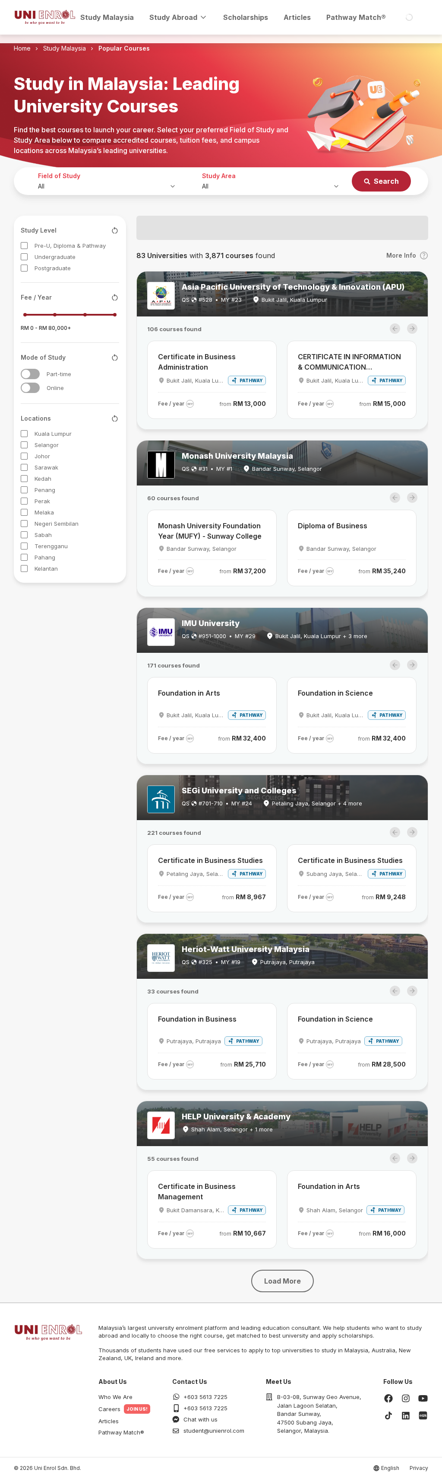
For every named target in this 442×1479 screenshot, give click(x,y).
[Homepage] (45, 17)
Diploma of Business (332, 525)
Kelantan (46, 568)
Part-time (59, 374)
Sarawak (46, 467)
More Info (401, 255)
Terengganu (51, 546)
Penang (45, 489)
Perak (42, 501)
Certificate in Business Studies (210, 860)
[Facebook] (388, 1398)
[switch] (30, 374)
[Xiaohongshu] (423, 1415)
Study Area (219, 175)
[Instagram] (406, 1398)
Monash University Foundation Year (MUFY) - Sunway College (210, 530)
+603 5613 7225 (205, 1396)
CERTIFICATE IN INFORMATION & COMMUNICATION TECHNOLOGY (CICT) (349, 362)
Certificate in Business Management (197, 1191)
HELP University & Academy (236, 1116)
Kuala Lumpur (53, 433)
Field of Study (59, 175)
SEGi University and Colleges (239, 790)
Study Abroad (173, 17)
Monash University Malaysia (237, 455)
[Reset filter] (114, 230)
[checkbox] (24, 245)
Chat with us (200, 1419)
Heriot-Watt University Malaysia (245, 949)
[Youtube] (423, 1398)
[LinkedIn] (406, 1415)
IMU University (211, 623)
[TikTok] (388, 1415)
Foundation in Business (197, 1019)
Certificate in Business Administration (197, 361)
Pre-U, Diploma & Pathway (70, 245)
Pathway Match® (356, 17)
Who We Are (115, 1396)
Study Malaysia (107, 17)
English (390, 1468)
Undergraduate (55, 256)
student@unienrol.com (213, 1430)
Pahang (45, 557)
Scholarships (245, 17)
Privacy (419, 1468)
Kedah (43, 478)
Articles (297, 17)
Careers (109, 1409)
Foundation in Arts (189, 693)
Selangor (47, 444)
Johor (42, 456)
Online (55, 387)
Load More (282, 1281)
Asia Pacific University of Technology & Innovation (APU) (293, 286)
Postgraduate (53, 268)
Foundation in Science (335, 693)
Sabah (43, 534)
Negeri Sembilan (57, 523)
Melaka (44, 512)
